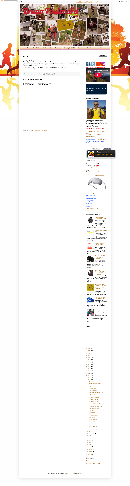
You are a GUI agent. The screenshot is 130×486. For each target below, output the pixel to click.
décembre (92, 382)
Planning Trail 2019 (69, 48)
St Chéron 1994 (93, 395)
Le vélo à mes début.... (94, 397)
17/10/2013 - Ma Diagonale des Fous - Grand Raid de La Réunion (100, 286)
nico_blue (69, 473)
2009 (89, 454)
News (23, 48)
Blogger (80, 473)
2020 (89, 357)
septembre (92, 433)
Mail (94, 160)
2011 (89, 377)
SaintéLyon (92, 421)
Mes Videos (90, 48)
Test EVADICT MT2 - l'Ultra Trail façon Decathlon (100, 257)
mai (90, 442)
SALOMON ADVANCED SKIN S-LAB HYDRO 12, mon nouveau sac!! (100, 272)
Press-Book (81, 48)
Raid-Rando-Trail (90, 195)
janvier (91, 451)
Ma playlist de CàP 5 (94, 399)
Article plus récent (28, 128)
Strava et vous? (89, 210)
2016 (89, 366)
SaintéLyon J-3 (93, 426)
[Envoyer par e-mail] (47, 74)
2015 (89, 368)
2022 (89, 353)
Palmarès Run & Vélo (33, 48)
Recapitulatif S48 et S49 (95, 404)
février (91, 449)
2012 (89, 375)
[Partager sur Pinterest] (54, 74)
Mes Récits (58, 48)
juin (90, 440)
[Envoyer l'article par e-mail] (43, 73)
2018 (89, 362)
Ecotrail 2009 (92, 388)
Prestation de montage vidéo (93, 171)
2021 (89, 355)
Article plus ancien (75, 128)
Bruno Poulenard (50, 11)
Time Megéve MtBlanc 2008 (96, 392)
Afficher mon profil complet (93, 463)
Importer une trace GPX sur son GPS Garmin (100, 244)
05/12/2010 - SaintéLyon (95, 412)
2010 (89, 380)
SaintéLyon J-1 (93, 424)
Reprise (91, 386)
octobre (91, 431)
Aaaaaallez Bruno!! (94, 408)
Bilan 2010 (91, 410)
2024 (89, 348)
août (90, 435)
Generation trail (90, 194)
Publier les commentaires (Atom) (38, 130)
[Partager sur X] (50, 74)
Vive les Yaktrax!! (93, 415)
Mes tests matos (47, 48)
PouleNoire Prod (101, 48)
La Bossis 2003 (93, 390)
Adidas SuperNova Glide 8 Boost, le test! (100, 298)
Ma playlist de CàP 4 (94, 401)
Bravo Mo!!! (92, 417)
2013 (89, 373)
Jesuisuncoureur (90, 200)
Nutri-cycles (89, 203)
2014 (89, 371)
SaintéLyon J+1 (93, 419)
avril (90, 444)
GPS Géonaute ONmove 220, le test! (100, 218)
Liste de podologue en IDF (92, 208)
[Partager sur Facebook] (52, 74)
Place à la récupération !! (95, 406)
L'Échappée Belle (101, 139)
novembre (92, 429)
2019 (89, 359)
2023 (89, 350)
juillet (90, 438)
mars (90, 447)
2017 (89, 364)
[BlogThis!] (49, 74)
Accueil (51, 128)
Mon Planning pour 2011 (95, 383)
